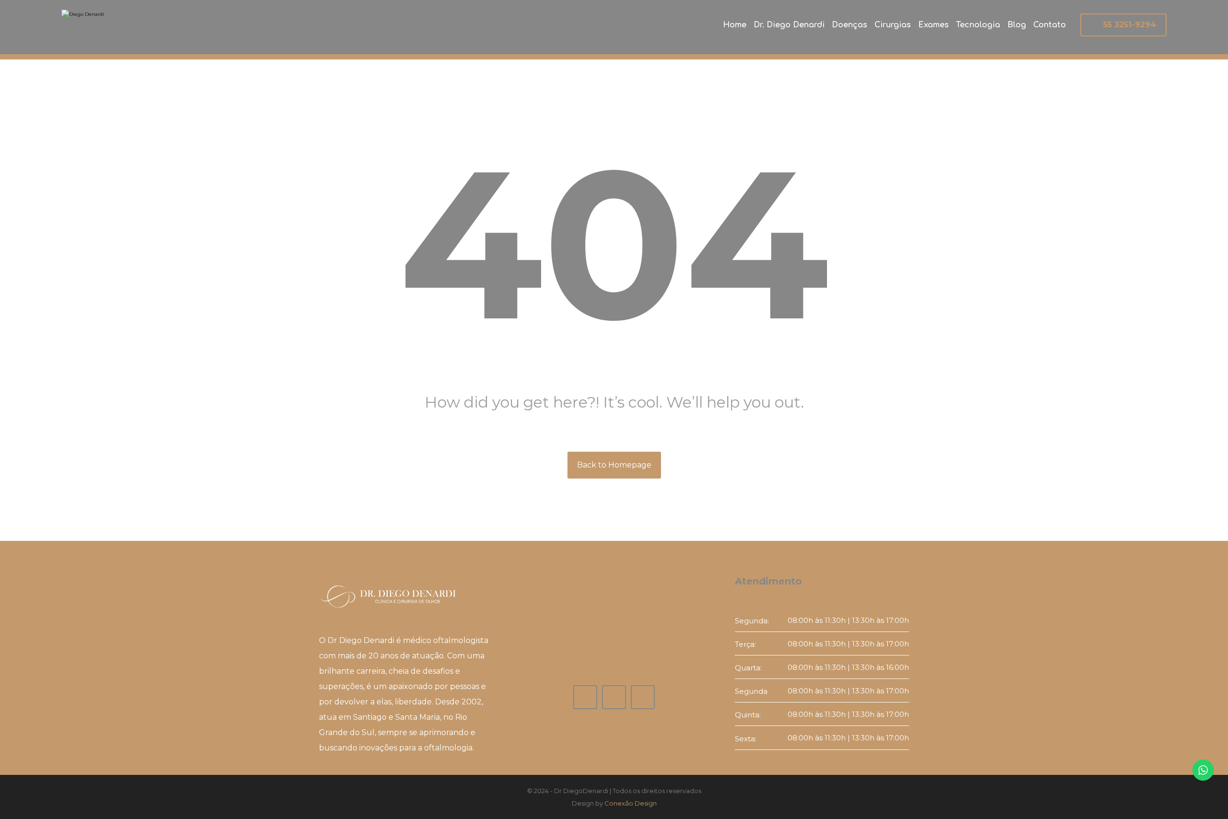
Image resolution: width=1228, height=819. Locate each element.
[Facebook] (585, 697)
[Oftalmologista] (119, 28)
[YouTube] (614, 697)
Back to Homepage (614, 464)
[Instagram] (643, 697)
